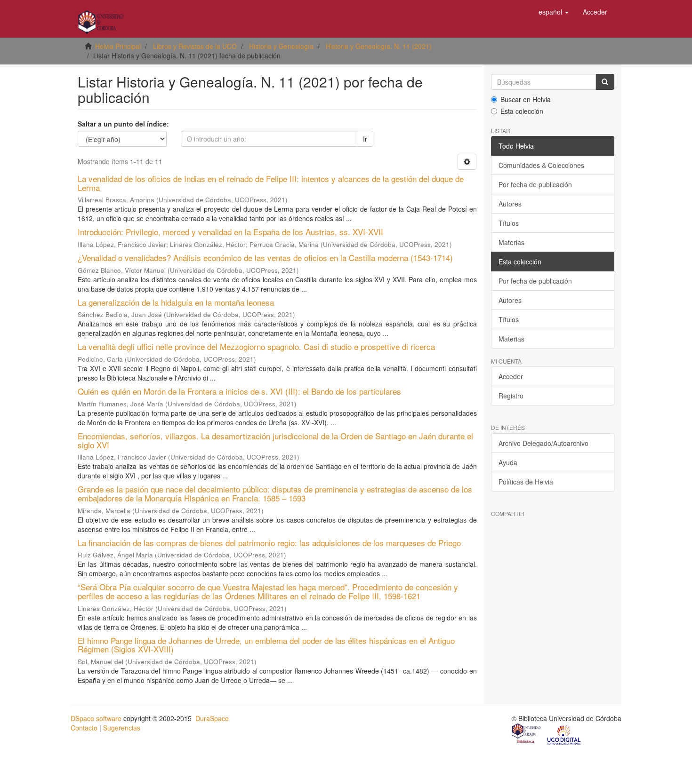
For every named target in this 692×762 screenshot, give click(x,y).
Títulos (509, 223)
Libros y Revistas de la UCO (195, 46)
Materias (511, 242)
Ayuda (508, 462)
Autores (510, 203)
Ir (365, 138)
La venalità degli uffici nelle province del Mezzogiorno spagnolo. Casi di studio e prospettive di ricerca (256, 346)
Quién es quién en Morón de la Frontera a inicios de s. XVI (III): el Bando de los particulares (239, 391)
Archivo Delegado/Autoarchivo (543, 443)
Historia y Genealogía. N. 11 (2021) (379, 46)
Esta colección (521, 111)
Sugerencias (121, 727)
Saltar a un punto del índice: (123, 123)
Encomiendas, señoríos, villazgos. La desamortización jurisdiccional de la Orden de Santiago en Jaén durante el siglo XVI (275, 440)
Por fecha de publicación (535, 184)
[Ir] (604, 82)
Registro (511, 395)
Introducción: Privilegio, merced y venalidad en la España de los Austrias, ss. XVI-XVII (230, 232)
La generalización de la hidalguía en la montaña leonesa (176, 302)
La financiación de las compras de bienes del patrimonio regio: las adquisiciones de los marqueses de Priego (269, 542)
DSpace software (96, 718)
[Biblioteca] (527, 734)
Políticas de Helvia (526, 481)
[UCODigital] (564, 734)
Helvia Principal (118, 46)
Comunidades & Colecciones (541, 165)
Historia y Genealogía (281, 46)
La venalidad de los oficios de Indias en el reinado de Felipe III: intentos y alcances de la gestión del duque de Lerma (271, 183)
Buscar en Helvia (525, 99)
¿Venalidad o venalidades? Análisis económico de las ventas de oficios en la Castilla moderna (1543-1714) (265, 257)
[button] (553, 12)
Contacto (84, 727)
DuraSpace (212, 718)
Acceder (511, 376)
